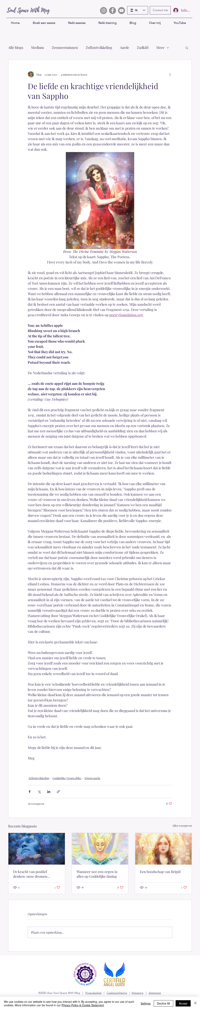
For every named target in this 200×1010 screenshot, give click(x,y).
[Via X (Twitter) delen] (39, 791)
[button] (187, 47)
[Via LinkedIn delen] (49, 791)
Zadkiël (142, 47)
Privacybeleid (93, 993)
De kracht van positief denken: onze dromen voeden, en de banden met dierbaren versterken (33, 874)
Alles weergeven (182, 825)
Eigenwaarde (92, 778)
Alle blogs (15, 47)
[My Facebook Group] (112, 10)
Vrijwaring (137, 993)
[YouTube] (121, 10)
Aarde (124, 47)
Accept (183, 1003)
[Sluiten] (195, 1003)
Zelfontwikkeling (99, 47)
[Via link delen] (58, 791)
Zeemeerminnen (65, 47)
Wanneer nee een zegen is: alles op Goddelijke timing (97, 874)
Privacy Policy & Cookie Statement (83, 1005)
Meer (160, 47)
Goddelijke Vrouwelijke (67, 778)
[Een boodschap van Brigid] (163, 849)
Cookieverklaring (117, 993)
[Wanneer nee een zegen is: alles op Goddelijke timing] (100, 849)
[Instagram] (103, 10)
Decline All (163, 1003)
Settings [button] (146, 1003)
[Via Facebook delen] (29, 791)
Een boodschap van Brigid (160, 871)
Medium (37, 47)
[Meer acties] (170, 74)
